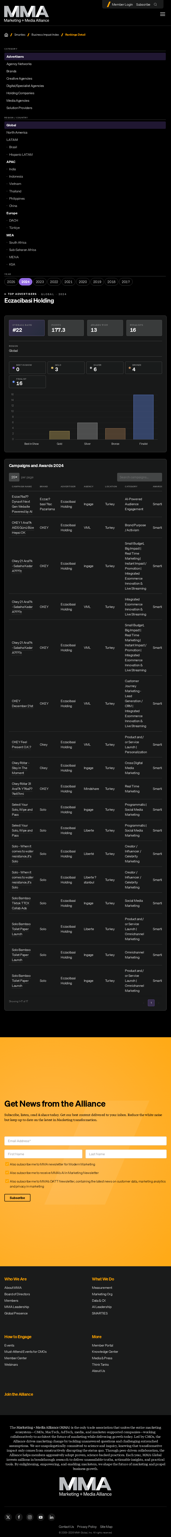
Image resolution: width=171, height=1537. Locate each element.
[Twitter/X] (8, 1517)
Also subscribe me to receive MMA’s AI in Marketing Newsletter (54, 1172)
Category (131, 486)
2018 (111, 281)
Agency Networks (19, 63)
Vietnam (15, 183)
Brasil (13, 147)
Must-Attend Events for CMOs (25, 1351)
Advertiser (68, 486)
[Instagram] (30, 1517)
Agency (89, 486)
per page (27, 477)
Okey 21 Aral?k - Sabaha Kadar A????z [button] (22, 566)
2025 (11, 281)
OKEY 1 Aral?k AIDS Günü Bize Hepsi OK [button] (23, 527)
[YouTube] (40, 1517)
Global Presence (16, 1313)
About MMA (12, 1287)
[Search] (156, 4)
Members (11, 1300)
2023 (40, 281)
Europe (12, 213)
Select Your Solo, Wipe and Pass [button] (22, 809)
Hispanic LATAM (21, 154)
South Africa (17, 242)
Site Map (106, 1526)
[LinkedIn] (51, 1517)
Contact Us (66, 1526)
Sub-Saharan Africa (22, 249)
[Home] (6, 35)
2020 (83, 281)
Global (11, 125)
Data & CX (99, 1300)
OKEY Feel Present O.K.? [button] (21, 744)
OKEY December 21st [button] (22, 703)
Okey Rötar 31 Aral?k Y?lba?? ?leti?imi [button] (22, 788)
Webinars (11, 1364)
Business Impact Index (45, 35)
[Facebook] (19, 1517)
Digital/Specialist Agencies (25, 85)
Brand (44, 486)
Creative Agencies (19, 78)
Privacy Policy (87, 1526)
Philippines (17, 198)
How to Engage (17, 1336)
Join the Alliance (18, 1394)
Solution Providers (19, 107)
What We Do (103, 1279)
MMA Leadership (16, 1306)
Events (9, 1345)
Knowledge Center (105, 1351)
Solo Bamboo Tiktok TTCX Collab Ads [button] (21, 903)
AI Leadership (102, 1306)
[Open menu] (162, 14)
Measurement (102, 1287)
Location (111, 486)
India (12, 169)
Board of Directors (17, 1294)
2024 (25, 281)
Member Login (122, 4)
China (13, 205)
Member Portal (102, 1345)
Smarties (19, 35)
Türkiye (14, 227)
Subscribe (143, 4)
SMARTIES (99, 1313)
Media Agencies (17, 100)
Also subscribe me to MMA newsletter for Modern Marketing (52, 1164)
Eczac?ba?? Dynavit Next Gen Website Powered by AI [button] (22, 504)
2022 (54, 281)
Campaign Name (22, 486)
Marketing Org (102, 1294)
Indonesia (16, 176)
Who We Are (15, 1279)
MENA (14, 257)
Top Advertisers (20, 294)
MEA (10, 235)
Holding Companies (20, 93)
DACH (13, 220)
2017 (126, 281)
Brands (11, 71)
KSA (12, 264)
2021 (68, 281)
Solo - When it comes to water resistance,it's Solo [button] (23, 853)
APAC (10, 161)
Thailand (15, 191)
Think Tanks (100, 1364)
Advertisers (15, 56)
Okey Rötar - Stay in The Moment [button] (20, 767)
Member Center (15, 1358)
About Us (98, 1370)
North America (16, 132)
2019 (97, 281)
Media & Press (102, 1358)
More (96, 1336)
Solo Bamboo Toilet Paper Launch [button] (21, 929)
